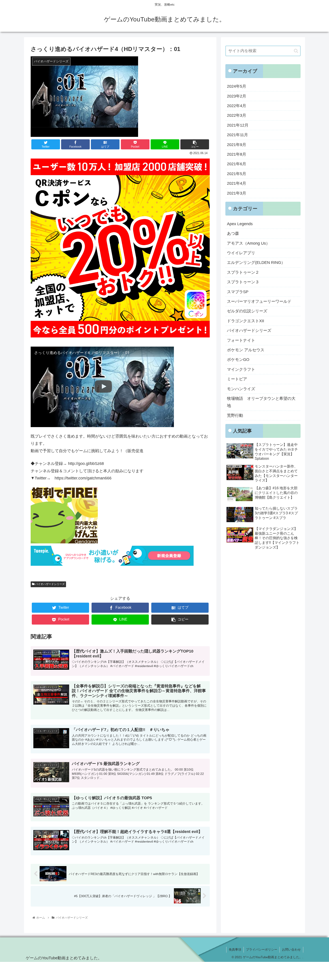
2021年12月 (237, 125)
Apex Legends (240, 224)
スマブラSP (237, 292)
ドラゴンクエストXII (245, 321)
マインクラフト (241, 369)
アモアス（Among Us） (248, 243)
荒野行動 (235, 415)
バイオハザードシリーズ (49, 584)
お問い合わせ (291, 949)
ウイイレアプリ (241, 253)
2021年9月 (236, 144)
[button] (296, 50)
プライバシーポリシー (261, 949)
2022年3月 (236, 115)
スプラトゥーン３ (243, 282)
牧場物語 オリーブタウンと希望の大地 (261, 402)
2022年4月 (236, 106)
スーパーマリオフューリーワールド (259, 301)
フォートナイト (241, 340)
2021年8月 (236, 154)
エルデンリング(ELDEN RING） (256, 262)
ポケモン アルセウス (245, 350)
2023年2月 (236, 96)
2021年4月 (236, 183)
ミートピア (237, 379)
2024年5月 (236, 86)
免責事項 (235, 949)
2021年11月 (237, 135)
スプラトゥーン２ (243, 272)
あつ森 (233, 233)
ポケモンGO (238, 359)
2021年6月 (236, 164)
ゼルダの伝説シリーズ (247, 311)
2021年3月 (236, 193)
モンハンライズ (241, 389)
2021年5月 (236, 174)
